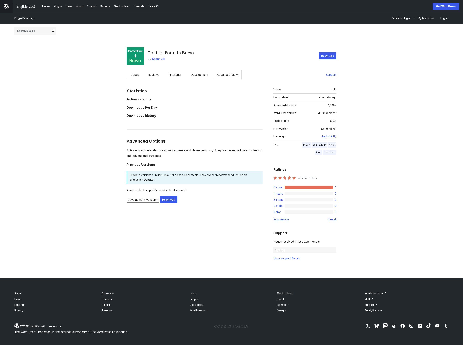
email (332, 144)
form (318, 152)
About (18, 293)
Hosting (19, 304)
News (17, 299)
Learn (193, 293)
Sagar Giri (158, 59)
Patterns (107, 310)
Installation (175, 74)
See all (332, 219)
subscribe (329, 152)
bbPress (371, 304)
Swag (282, 310)
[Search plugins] (52, 31)
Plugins (106, 304)
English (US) (329, 136)
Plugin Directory (24, 18)
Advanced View (227, 74)
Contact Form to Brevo (171, 52)
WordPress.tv (199, 310)
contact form (319, 144)
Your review (281, 219)
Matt (369, 299)
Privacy (18, 310)
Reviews (153, 74)
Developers (197, 304)
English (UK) (55, 326)
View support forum (286, 258)
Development (199, 74)
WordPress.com (375, 293)
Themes (107, 299)
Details (134, 74)
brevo (306, 144)
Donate (283, 304)
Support (331, 74)
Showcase (108, 293)
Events (281, 299)
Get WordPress (446, 6)
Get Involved (285, 293)
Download (327, 55)
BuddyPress (373, 310)
